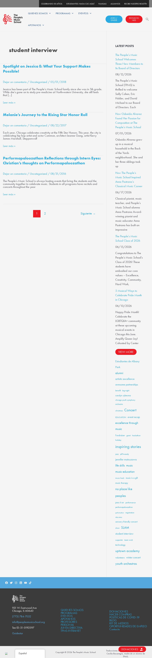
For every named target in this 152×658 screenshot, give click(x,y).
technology (120, 544)
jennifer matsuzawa (126, 459)
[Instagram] (16, 582)
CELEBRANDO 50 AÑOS (51, 3)
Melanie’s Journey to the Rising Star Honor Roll (45, 114)
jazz (117, 454)
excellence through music (126, 426)
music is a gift (132, 477)
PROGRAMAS (63, 13)
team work (128, 540)
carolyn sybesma (123, 395)
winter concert (133, 557)
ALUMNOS (115, 3)
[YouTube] (25, 582)
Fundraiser (120, 435)
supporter (119, 540)
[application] (49, 13)
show (117, 528)
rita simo (118, 517)
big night (125, 390)
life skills (120, 465)
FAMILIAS (102, 3)
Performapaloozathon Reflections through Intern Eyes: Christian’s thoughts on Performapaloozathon (52, 161)
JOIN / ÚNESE (114, 19)
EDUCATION (120, 417)
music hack (119, 478)
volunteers (120, 557)
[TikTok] (30, 582)
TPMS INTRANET (71, 631)
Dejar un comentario (15, 82)
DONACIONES (134, 19)
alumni (119, 373)
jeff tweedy (124, 454)
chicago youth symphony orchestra (125, 402)
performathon (119, 513)
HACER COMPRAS (120, 614)
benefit (118, 390)
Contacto (114, 629)
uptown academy (127, 550)
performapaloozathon (124, 507)
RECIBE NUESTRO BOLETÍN (135, 3)
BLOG (113, 620)
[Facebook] (6, 582)
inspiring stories (128, 446)
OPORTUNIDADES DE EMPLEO (128, 626)
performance (130, 502)
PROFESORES (69, 622)
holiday (118, 440)
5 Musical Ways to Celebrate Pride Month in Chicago (128, 295)
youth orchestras (126, 563)
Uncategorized (38, 82)
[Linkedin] (20, 582)
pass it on (119, 502)
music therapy (121, 482)
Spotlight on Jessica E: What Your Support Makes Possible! (47, 69)
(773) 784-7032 (21, 616)
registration (129, 512)
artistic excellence (124, 379)
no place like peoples (123, 492)
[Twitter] (11, 582)
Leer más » (9, 102)
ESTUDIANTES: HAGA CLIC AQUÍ (80, 3)
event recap (134, 417)
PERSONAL (67, 625)
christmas (119, 410)
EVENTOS (83, 13)
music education (125, 472)
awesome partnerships (126, 384)
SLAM (125, 527)
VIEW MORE (126, 352)
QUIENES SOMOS (38, 13)
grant (128, 435)
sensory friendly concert (126, 521)
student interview (124, 533)
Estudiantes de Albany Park (127, 364)
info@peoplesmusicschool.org (28, 622)
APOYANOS (34, 25)
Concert (130, 410)
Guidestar (17, 633)
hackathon (136, 435)
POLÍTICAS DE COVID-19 (124, 617)
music (129, 465)
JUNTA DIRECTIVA (71, 628)
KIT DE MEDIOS (119, 623)
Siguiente (88, 213)
